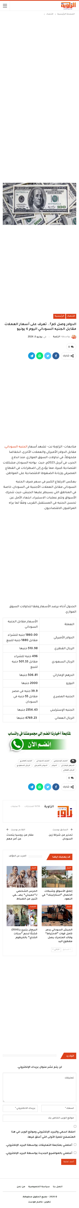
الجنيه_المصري (26, 761)
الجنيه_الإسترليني (61, 761)
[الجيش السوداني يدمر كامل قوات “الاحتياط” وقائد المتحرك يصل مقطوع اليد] (57, 915)
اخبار (69, 868)
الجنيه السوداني (16, 447)
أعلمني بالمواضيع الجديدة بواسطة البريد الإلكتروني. (39, 1153)
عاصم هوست (35, 1202)
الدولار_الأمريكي (40, 766)
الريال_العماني (68, 770)
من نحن (21, 1187)
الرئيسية (59, 316)
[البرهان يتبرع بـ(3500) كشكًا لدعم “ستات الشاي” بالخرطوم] (22, 915)
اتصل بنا (57, 1187)
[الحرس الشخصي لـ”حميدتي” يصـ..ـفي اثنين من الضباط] (22, 877)
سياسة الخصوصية (39, 1187)
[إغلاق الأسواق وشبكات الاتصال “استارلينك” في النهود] (57, 877)
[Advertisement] (39, 57)
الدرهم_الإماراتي (67, 766)
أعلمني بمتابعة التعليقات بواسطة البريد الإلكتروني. (39, 1145)
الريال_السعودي (23, 766)
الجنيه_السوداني (42, 761)
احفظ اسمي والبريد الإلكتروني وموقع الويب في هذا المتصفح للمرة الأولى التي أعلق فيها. (43, 1135)
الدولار (54, 766)
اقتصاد (71, 316)
